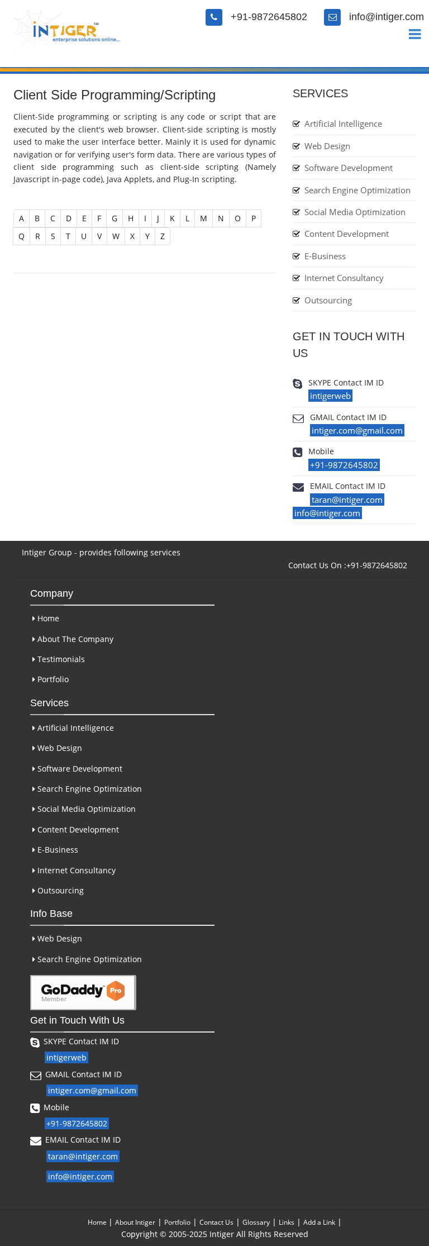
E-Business (325, 255)
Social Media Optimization (355, 211)
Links (286, 1222)
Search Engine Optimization (357, 190)
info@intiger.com (386, 16)
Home (47, 618)
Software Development (348, 167)
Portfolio (52, 679)
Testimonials (60, 659)
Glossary (256, 1222)
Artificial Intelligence (343, 123)
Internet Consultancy (344, 277)
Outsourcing (328, 300)
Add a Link (319, 1222)
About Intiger (135, 1222)
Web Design (327, 145)
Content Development (346, 233)
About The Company (74, 639)
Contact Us (216, 1222)
